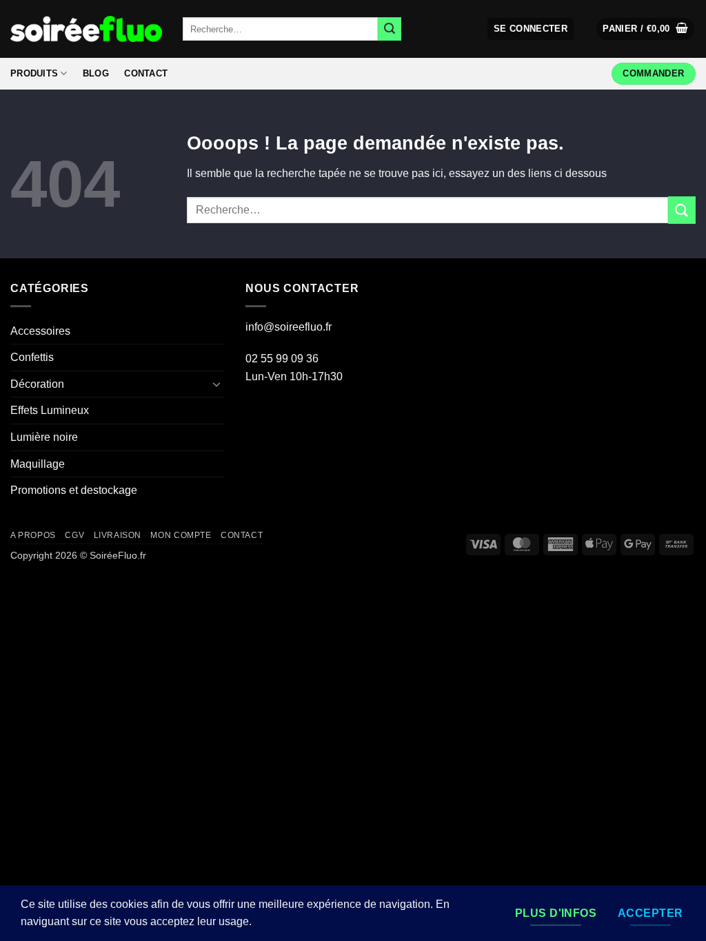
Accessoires (40, 331)
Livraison (118, 535)
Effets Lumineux (49, 410)
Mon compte (180, 535)
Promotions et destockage (73, 490)
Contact (146, 73)
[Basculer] (216, 383)
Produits (34, 73)
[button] (530, 29)
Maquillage (37, 464)
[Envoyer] (389, 29)
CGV (74, 535)
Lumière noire (44, 437)
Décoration (37, 384)
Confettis (32, 357)
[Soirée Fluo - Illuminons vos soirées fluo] (86, 28)
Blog (96, 73)
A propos (33, 535)
